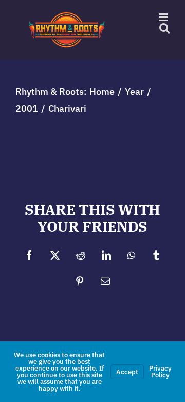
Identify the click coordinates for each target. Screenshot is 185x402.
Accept (127, 371)
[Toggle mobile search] (164, 28)
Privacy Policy (160, 371)
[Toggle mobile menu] (164, 17)
